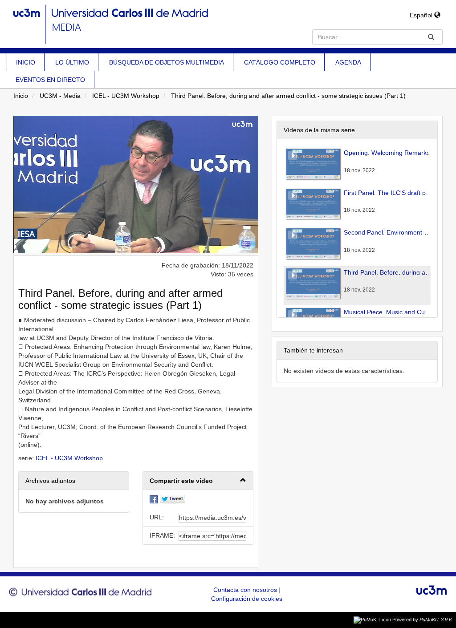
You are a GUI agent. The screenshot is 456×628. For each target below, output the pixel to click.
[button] (198, 481)
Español (422, 15)
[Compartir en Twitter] (172, 498)
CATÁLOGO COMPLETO (279, 62)
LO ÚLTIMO (72, 62)
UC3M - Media (60, 95)
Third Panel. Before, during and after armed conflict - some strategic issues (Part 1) (288, 95)
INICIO (25, 62)
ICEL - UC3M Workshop (125, 95)
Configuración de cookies (246, 598)
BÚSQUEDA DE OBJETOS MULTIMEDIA (166, 62)
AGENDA (348, 62)
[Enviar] (431, 37)
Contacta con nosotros (246, 589)
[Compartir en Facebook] (154, 498)
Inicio (20, 95)
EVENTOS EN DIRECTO (50, 79)
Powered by (422, 619)
